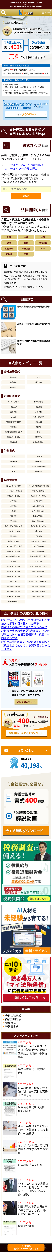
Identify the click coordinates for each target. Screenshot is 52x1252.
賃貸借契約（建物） (38, 591)
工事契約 (38, 536)
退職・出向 (38, 471)
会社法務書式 (13, 1015)
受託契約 (13, 521)
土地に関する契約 (13, 531)
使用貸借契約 (38, 501)
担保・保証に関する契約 (13, 546)
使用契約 (13, 501)
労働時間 (38, 456)
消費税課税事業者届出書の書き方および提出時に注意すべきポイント (33, 1210)
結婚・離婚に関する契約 (38, 566)
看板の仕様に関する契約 (38, 556)
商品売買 (38, 422)
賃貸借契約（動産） (13, 586)
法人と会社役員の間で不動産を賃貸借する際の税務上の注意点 (33, 1130)
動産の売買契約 (38, 516)
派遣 (13, 466)
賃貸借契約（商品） (38, 586)
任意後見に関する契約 (38, 496)
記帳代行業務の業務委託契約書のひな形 (25, 630)
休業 (13, 456)
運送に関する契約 (38, 596)
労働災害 (13, 516)
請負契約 (38, 576)
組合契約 (38, 561)
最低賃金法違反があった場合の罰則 (33, 306)
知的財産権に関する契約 (13, 432)
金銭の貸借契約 (38, 442)
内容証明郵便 (13, 1019)
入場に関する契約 (38, 506)
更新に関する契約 (38, 546)
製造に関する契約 (38, 571)
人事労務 (38, 412)
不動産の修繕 (38, 402)
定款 (38, 377)
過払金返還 (13, 442)
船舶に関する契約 (13, 571)
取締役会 (13, 377)
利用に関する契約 (38, 511)
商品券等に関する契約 (38, 526)
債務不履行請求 (38, 417)
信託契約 (13, 506)
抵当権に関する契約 (38, 541)
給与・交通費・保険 (38, 466)
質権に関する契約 (13, 596)
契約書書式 (12, 1026)
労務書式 (10, 1023)
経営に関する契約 (13, 566)
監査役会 (13, 387)
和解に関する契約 (38, 521)
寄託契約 (13, 536)
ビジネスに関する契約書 (13, 491)
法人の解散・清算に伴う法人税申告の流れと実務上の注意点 (33, 1091)
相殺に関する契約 (38, 551)
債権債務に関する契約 (13, 422)
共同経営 (13, 511)
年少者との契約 (13, 541)
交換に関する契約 (13, 496)
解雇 (38, 432)
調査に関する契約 (13, 576)
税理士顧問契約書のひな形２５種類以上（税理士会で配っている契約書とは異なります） (25, 645)
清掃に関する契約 (13, 551)
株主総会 (13, 382)
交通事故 (13, 412)
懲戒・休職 (13, 461)
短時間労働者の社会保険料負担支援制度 (33, 342)
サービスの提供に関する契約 (38, 486)
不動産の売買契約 (38, 491)
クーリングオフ (13, 402)
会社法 (13, 417)
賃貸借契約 (38, 437)
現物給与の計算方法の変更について (33, 324)
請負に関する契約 (13, 437)
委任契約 (13, 427)
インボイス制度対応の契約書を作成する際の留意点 (33, 1149)
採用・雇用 (38, 461)
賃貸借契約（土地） (13, 591)
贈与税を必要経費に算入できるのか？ (24, 627)
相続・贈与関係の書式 (13, 556)
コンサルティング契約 (13, 486)
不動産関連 (38, 407)
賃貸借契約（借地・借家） (38, 581)
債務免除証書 (26, 1226)
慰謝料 (38, 427)
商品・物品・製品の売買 (13, 526)
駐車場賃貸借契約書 (30, 1164)
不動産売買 (13, 407)
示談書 (13, 561)
